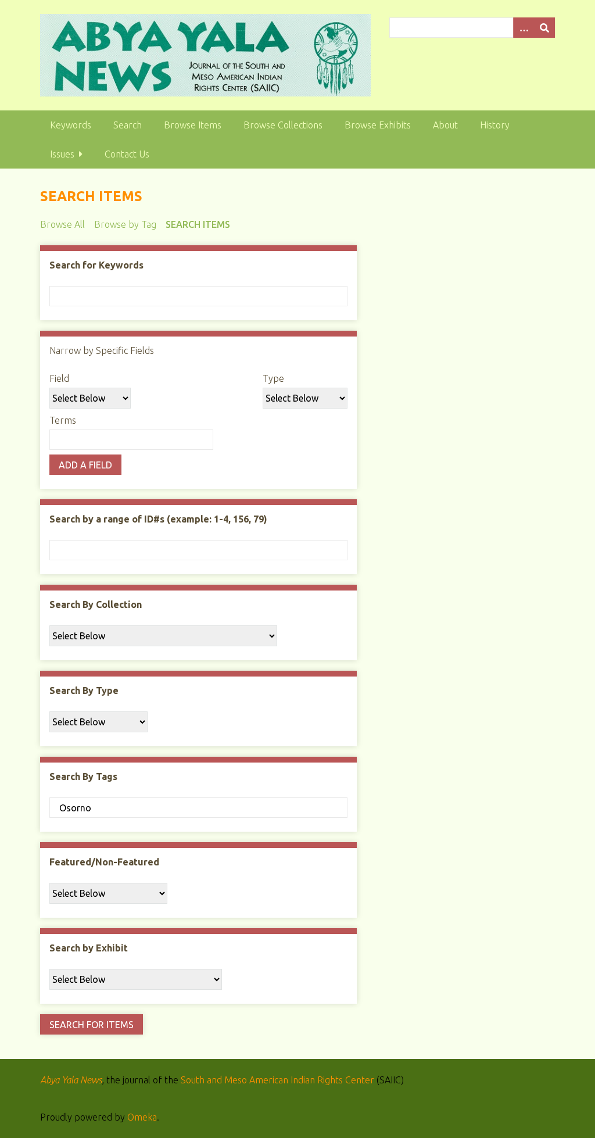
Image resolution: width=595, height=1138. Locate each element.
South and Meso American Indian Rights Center (277, 1080)
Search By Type (84, 690)
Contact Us (127, 154)
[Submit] (544, 27)
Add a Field (85, 465)
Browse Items (192, 125)
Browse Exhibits (378, 125)
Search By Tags (83, 776)
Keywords (70, 125)
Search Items (198, 224)
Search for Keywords (96, 265)
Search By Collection (95, 604)
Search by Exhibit (88, 948)
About (445, 125)
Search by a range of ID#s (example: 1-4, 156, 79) (158, 519)
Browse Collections (282, 125)
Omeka (142, 1117)
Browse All (62, 224)
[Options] (523, 27)
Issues (62, 154)
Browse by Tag (125, 224)
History (495, 125)
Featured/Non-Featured (104, 862)
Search (127, 125)
